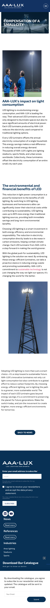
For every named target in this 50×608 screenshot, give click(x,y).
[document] (25, 304)
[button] (44, 558)
